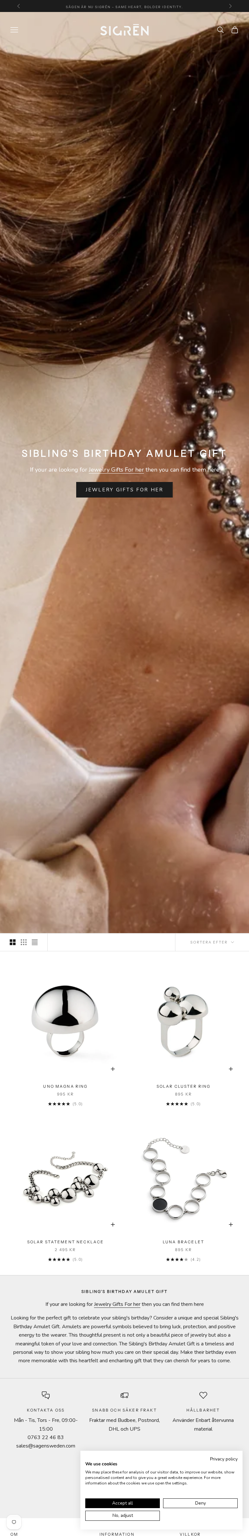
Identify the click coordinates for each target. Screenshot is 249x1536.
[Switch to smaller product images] (24, 942)
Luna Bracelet (183, 1241)
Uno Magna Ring (65, 1086)
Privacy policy (224, 1459)
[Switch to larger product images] (13, 942)
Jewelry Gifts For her (116, 470)
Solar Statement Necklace (65, 1241)
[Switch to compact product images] (35, 942)
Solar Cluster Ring (184, 1086)
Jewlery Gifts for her (124, 490)
